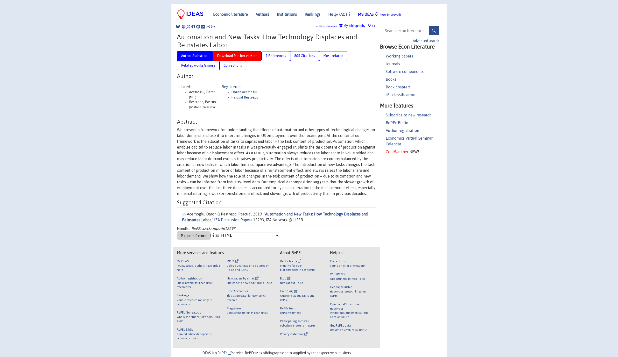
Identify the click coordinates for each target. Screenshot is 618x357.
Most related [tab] (333, 56)
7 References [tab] (276, 56)
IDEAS (206, 353)
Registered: (231, 87)
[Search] (434, 30)
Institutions (287, 14)
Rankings (313, 14)
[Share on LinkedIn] (203, 26)
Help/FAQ (337, 14)
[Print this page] (213, 26)
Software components (405, 71)
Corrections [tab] (233, 65)
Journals (393, 64)
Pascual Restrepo (244, 97)
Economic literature (230, 14)
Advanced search (426, 41)
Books (391, 79)
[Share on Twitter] (188, 26)
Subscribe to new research (408, 115)
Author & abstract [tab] (195, 56)
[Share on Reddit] (198, 26)
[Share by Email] (208, 26)
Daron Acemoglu (244, 92)
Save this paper (328, 26)
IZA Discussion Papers (233, 220)
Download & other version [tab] (237, 56)
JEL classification (400, 95)
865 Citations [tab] (304, 56)
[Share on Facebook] (193, 26)
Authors (262, 14)
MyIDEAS (379, 14)
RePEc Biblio (397, 123)
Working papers (399, 56)
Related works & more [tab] (198, 65)
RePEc (223, 353)
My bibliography (354, 26)
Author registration (402, 130)
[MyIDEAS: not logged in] (370, 25)
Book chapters (398, 87)
